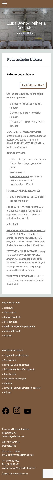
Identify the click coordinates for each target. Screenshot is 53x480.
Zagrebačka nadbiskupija (16, 355)
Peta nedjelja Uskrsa (24, 59)
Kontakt (8, 335)
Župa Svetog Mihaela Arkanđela (26, 25)
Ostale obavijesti (12, 317)
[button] (5, 3)
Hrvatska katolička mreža (16, 364)
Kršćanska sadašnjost (15, 378)
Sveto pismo (10, 360)
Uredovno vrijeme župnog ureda (19, 326)
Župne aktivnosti (12, 331)
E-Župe (7, 392)
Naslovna (8, 308)
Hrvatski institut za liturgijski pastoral (22, 388)
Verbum (8, 383)
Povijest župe (10, 321)
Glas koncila (10, 374)
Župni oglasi (10, 312)
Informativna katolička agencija (19, 369)
